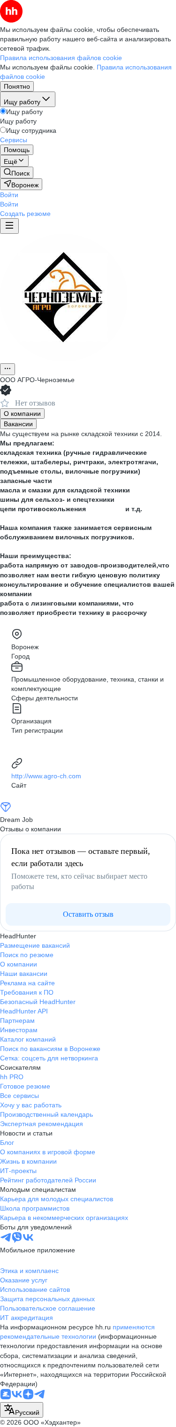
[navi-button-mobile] (9, 226)
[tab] (22, 413)
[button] (9, 195)
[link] (16, 172)
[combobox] (21, 1410)
